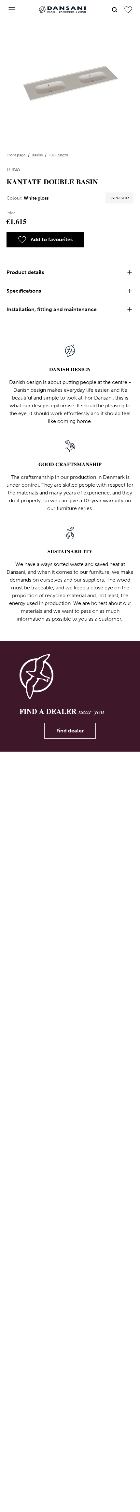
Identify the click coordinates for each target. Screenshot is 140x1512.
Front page (17, 155)
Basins (38, 155)
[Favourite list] (128, 10)
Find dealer (70, 731)
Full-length (58, 155)
